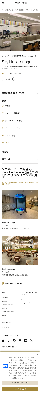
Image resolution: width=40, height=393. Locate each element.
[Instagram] (3, 340)
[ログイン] (3, 3)
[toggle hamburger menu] (37, 3)
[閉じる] (37, 354)
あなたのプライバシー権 (20, 383)
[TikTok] (8, 340)
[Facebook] (14, 340)
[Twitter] (31, 340)
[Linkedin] (25, 340)
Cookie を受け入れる (20, 389)
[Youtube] (20, 340)
